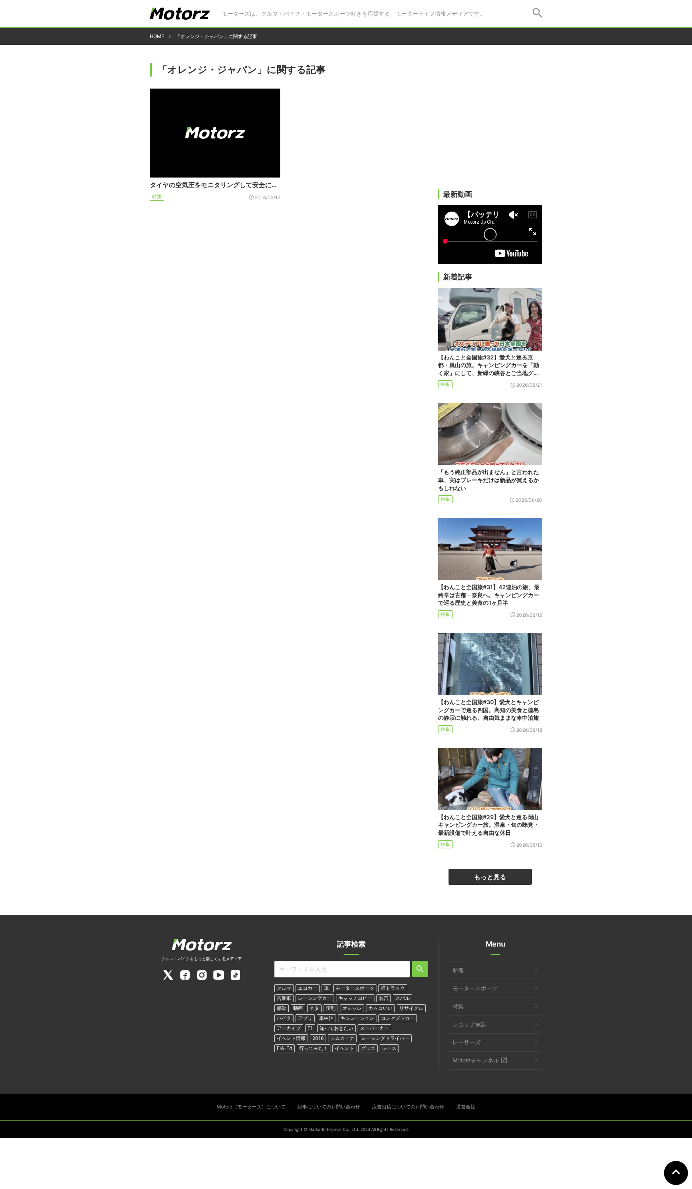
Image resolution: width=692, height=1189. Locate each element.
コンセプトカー (397, 1018)
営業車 (284, 998)
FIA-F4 (284, 1048)
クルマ (284, 988)
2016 (318, 1038)
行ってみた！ (313, 1048)
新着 (458, 970)
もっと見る (490, 877)
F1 (310, 1028)
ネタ (314, 1008)
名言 (383, 998)
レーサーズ (467, 1042)
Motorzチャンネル (476, 1060)
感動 (281, 1008)
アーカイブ (289, 1028)
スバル (402, 998)
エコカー (307, 988)
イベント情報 (291, 1038)
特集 (157, 197)
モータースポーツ (355, 988)
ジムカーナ (342, 1038)
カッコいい (380, 1008)
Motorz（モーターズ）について (251, 1107)
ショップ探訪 (469, 1024)
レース (389, 1048)
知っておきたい (336, 1028)
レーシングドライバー (385, 1038)
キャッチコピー (355, 998)
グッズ (368, 1048)
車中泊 (326, 1018)
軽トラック (393, 988)
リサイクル (411, 1008)
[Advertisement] (490, 127)
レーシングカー (315, 998)
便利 (331, 1008)
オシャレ (352, 1008)
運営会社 (465, 1107)
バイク (284, 1018)
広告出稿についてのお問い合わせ (408, 1107)
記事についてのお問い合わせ (329, 1107)
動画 (298, 1008)
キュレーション (357, 1018)
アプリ (305, 1018)
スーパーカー (374, 1028)
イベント (344, 1048)
